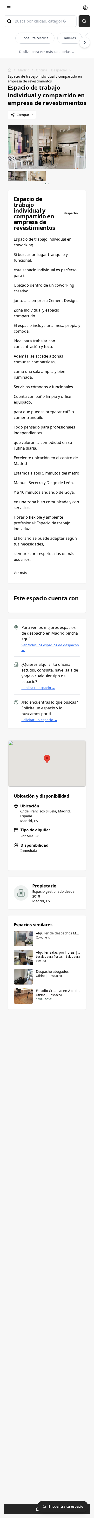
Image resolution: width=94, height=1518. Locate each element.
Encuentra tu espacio (65, 1506)
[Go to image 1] (45, 183)
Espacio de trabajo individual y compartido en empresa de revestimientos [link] (45, 78)
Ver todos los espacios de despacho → (50, 647)
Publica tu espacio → (38, 687)
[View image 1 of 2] (17, 176)
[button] (47, 759)
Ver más (20, 572)
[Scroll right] (84, 42)
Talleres (69, 38)
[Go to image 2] (48, 183)
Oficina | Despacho (51, 70)
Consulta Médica (34, 38)
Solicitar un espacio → (39, 720)
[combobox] (40, 21)
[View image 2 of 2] (37, 176)
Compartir (25, 114)
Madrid (24, 70)
